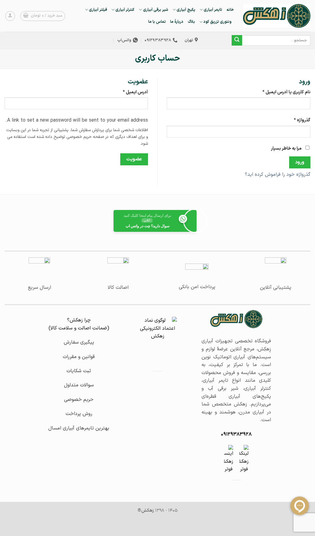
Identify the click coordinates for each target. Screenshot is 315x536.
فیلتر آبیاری (98, 10)
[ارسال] (237, 40)
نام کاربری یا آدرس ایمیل (281, 92)
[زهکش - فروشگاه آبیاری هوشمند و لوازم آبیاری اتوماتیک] (276, 15)
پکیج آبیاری (186, 10)
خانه (230, 10)
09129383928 (236, 434)
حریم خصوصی (79, 399)
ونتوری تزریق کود (217, 22)
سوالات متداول (79, 385)
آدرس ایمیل (130, 92)
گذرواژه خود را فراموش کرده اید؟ (277, 174)
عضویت (134, 159)
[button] (42, 16)
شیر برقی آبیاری (155, 10)
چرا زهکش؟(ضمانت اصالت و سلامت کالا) (79, 324)
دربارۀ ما (176, 22)
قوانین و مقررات (79, 357)
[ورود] (10, 16)
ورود (299, 162)
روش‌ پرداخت (79, 413)
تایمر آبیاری (213, 10)
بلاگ (191, 22)
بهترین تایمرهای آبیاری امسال (78, 428)
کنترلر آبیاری (124, 10)
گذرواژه (297, 120)
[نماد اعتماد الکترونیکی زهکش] (157, 337)
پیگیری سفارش (79, 342)
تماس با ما (157, 22)
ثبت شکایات (78, 371)
